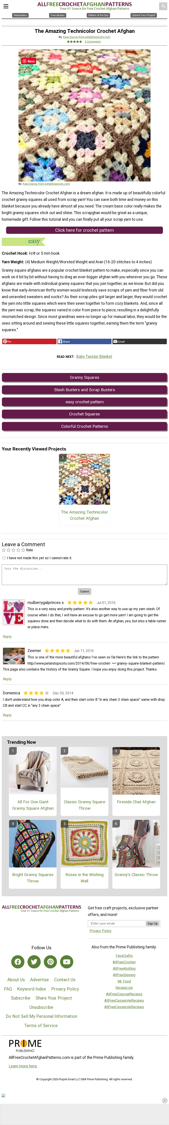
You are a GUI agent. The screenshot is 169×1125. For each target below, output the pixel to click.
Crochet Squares (84, 414)
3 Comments (93, 41)
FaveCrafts (124, 956)
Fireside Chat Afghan (136, 801)
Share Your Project (54, 998)
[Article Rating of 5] (74, 41)
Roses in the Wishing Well (84, 878)
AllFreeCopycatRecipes (124, 994)
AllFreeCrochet (124, 962)
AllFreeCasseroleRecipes (124, 1000)
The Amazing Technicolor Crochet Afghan (84, 515)
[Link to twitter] (34, 961)
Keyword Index (31, 989)
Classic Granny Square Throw (84, 805)
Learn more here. (23, 1066)
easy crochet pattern (85, 401)
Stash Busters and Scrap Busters (84, 389)
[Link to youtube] (66, 961)
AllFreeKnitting (124, 968)
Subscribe (20, 998)
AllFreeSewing (124, 975)
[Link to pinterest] (50, 961)
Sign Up (152, 923)
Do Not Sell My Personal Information (41, 1016)
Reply (7, 637)
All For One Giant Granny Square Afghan (33, 805)
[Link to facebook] (17, 961)
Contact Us (64, 979)
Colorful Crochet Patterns (84, 426)
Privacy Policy (65, 989)
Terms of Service (41, 1025)
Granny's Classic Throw (136, 874)
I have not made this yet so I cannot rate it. (39, 558)
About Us (16, 979)
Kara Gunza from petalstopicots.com (86, 37)
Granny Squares (84, 377)
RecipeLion (124, 988)
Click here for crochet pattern (84, 230)
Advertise (39, 979)
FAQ (8, 989)
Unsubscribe (41, 1007)
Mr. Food (124, 981)
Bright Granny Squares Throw (32, 878)
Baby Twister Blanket (94, 356)
